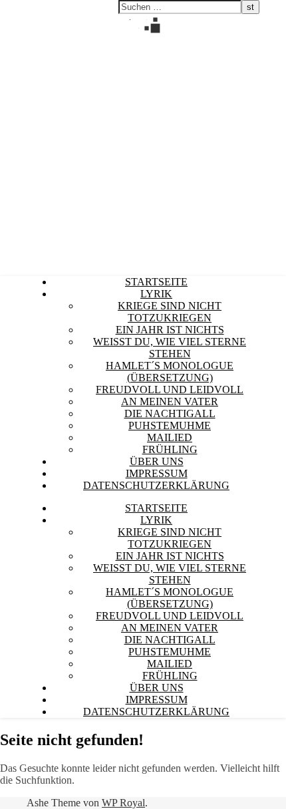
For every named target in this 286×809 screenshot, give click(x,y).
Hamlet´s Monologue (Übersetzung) (169, 371)
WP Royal (123, 802)
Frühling (170, 449)
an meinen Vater (169, 401)
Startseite (156, 281)
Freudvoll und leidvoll (169, 389)
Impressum (157, 473)
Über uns (157, 461)
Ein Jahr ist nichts (170, 329)
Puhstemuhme (169, 425)
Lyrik (156, 293)
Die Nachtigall (169, 413)
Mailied (169, 437)
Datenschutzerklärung (156, 485)
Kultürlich (21, 38)
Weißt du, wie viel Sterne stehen (169, 347)
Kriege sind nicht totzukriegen (169, 311)
